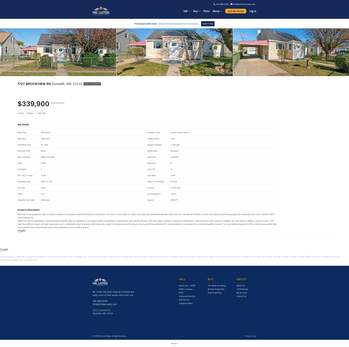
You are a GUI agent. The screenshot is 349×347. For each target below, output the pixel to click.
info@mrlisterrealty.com (244, 4)
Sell (185, 11)
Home (173, 343)
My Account (242, 292)
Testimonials (242, 289)
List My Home (236, 11)
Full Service (184, 299)
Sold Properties (215, 292)
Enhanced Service (187, 296)
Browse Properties (216, 289)
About (216, 11)
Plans (206, 11)
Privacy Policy (250, 336)
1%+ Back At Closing (217, 285)
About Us (241, 285)
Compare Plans (186, 303)
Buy (195, 11)
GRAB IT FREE (207, 23)
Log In (252, 11)
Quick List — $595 (187, 285)
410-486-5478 (222, 4)
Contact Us (241, 296)
